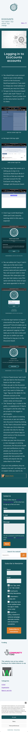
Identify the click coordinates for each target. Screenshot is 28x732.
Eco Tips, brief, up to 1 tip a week (14, 587)
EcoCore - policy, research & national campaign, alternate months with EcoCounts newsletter (14, 618)
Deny (14, 721)
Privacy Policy (17, 729)
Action (3, 684)
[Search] (23, 555)
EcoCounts (7, 19)
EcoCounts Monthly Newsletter (14, 592)
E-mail (5, 515)
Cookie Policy (10, 729)
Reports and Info (7, 690)
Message (6, 522)
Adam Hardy (9, 476)
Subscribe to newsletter (14, 630)
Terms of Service (20, 537)
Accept (14, 717)
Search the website (14, 551)
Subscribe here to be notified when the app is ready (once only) (14, 605)
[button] (25, 703)
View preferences (14, 725)
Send (7, 544)
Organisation (5, 687)
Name (5, 508)
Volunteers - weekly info (13, 598)
